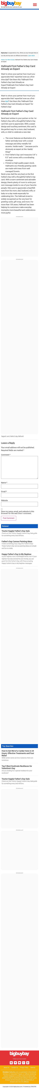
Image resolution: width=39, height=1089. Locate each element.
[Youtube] (19, 1062)
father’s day (13, 436)
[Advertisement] (19, 30)
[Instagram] (23, 1062)
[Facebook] (11, 1062)
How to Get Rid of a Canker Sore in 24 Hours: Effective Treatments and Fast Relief (18, 753)
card (8, 436)
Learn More (31, 55)
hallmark (21, 436)
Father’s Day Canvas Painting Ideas (17, 541)
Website (4, 500)
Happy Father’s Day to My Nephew (16, 554)
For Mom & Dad (9, 59)
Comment (5, 455)
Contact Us (14, 1067)
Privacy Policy (24, 1067)
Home (2, 59)
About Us (6, 1067)
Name (4, 483)
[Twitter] (15, 1062)
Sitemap (32, 1067)
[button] (35, 5)
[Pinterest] (27, 1062)
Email (4, 491)
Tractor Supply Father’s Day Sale (16, 531)
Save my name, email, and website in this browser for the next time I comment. (17, 512)
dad (6, 101)
